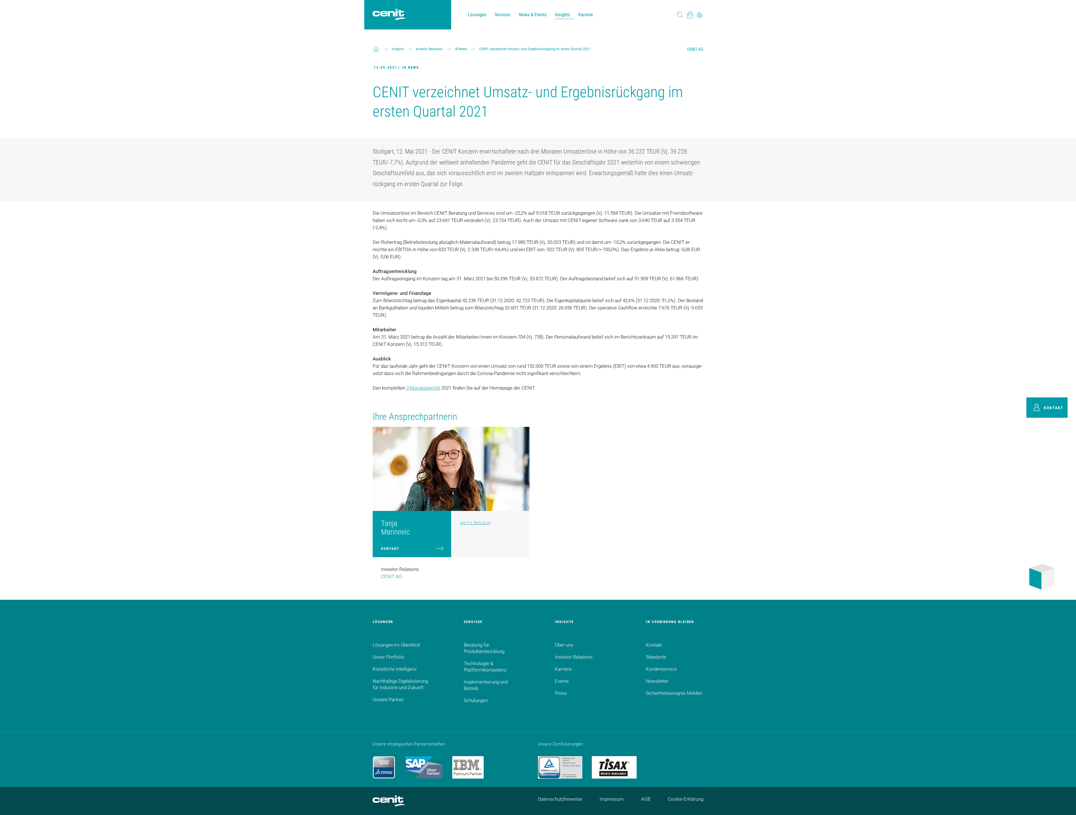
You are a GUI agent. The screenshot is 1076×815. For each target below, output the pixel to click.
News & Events (533, 14)
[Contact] (690, 14)
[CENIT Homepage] (389, 15)
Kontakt (390, 549)
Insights (562, 14)
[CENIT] (376, 49)
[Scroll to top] (1064, 803)
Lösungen (477, 14)
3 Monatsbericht (423, 388)
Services (503, 14)
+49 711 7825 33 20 (475, 523)
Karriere (585, 14)
